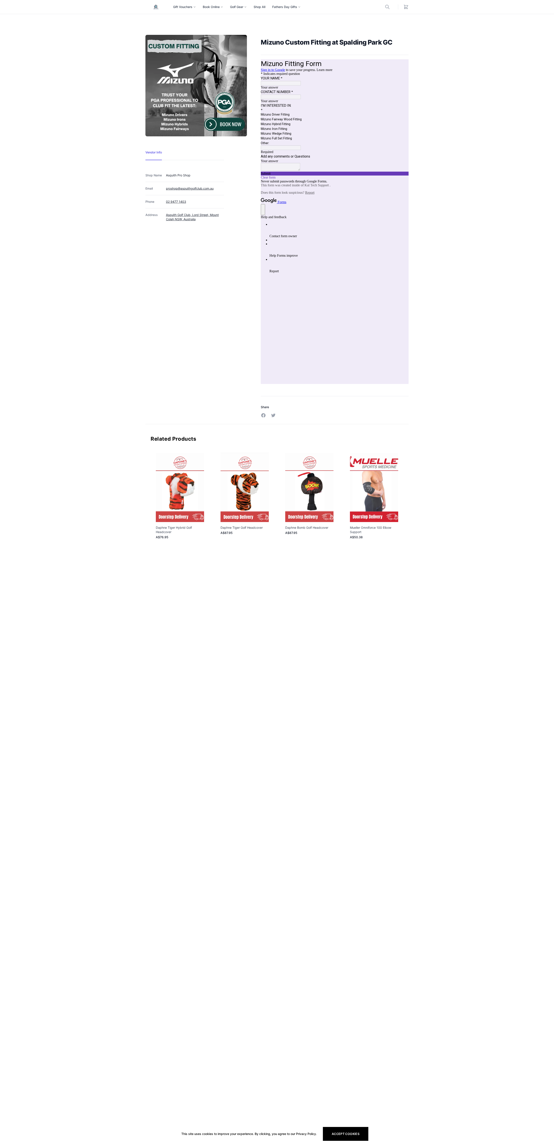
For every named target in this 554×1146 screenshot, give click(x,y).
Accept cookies (345, 1134)
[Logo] (155, 7)
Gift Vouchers (182, 7)
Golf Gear (236, 7)
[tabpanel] (184, 193)
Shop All (259, 7)
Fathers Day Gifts (284, 7)
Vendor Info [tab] (153, 152)
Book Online (211, 7)
